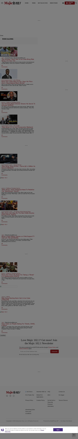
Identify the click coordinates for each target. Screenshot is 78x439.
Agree (58, 429)
